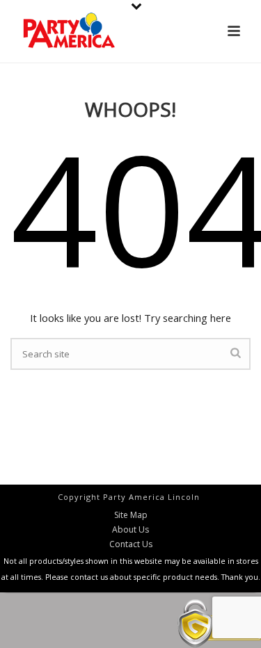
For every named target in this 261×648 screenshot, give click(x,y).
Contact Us (130, 544)
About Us (130, 529)
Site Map (131, 515)
